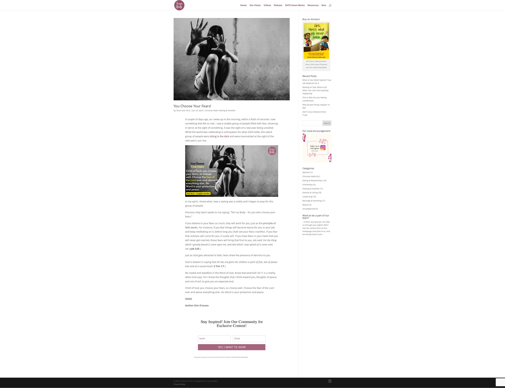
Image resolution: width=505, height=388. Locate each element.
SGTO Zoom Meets (295, 5)
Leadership (307, 196)
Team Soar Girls (183, 110)
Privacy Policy (179, 384)
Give (323, 5)
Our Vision (255, 5)
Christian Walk (211, 110)
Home (243, 5)
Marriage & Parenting (311, 200)
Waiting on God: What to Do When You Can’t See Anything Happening (315, 90)
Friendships (307, 184)
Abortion (306, 172)
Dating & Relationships (312, 180)
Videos (267, 5)
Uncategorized (308, 208)
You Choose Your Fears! (192, 106)
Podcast (278, 5)
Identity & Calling (310, 192)
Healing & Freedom (227, 110)
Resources (313, 5)
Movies (305, 205)
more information (243, 357)
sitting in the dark (219, 136)
